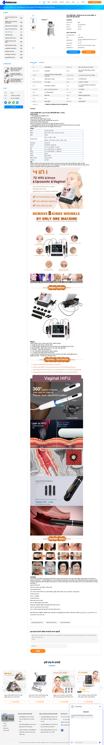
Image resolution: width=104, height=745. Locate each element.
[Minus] (100, 707)
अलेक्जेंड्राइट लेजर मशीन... (13, 54)
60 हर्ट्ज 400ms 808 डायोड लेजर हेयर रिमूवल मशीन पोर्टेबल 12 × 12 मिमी (49, 731)
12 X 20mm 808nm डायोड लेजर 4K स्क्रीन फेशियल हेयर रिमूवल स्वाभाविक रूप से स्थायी (49, 719)
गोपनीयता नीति (6, 730)
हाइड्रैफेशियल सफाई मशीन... (13, 48)
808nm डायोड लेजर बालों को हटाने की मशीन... (13, 22)
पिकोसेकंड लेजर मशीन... (13, 51)
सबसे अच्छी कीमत (73, 52)
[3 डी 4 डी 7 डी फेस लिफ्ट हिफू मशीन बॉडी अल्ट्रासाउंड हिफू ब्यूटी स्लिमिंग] (88, 681)
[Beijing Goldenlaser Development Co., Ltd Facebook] (62, 730)
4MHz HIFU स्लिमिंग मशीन (51, 622)
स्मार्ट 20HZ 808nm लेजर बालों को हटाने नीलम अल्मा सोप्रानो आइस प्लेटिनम (49, 725)
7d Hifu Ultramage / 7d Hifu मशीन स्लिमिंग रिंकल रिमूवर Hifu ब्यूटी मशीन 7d (16, 80)
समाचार (4, 723)
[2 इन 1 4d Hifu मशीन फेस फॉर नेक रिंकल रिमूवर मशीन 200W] (39, 681)
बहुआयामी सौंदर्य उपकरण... (13, 57)
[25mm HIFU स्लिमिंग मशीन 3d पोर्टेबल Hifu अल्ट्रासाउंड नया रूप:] (63, 681)
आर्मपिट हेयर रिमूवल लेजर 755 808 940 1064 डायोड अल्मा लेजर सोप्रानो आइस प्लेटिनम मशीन (27, 732)
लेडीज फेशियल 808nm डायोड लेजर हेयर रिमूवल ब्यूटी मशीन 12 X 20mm (27, 725)
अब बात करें (94, 2)
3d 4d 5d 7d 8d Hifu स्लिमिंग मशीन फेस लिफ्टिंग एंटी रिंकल (16, 75)
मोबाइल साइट (6, 728)
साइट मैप (5, 726)
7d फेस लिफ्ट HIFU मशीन (65, 622)
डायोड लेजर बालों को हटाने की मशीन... (13, 18)
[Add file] (72, 742)
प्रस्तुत (38, 651)
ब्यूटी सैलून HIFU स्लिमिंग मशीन (37, 622)
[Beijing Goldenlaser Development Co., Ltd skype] (17, 102)
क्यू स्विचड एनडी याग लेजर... (13, 38)
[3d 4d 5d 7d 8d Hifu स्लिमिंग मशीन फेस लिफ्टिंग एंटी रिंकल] (7, 75)
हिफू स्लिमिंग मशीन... (13, 32)
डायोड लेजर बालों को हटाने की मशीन (25, 714)
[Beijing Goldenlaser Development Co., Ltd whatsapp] (9, 102)
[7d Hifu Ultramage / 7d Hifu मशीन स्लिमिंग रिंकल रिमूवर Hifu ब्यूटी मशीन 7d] (7, 80)
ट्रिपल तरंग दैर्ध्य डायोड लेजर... (13, 29)
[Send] (100, 742)
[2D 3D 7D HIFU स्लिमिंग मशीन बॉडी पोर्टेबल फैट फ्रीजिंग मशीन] (14, 681)
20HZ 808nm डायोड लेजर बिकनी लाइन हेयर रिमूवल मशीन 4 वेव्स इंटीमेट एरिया (26, 719)
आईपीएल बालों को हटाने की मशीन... (13, 41)
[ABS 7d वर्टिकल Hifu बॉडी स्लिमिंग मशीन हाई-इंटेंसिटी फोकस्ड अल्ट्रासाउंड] (7, 69)
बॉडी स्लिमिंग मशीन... (13, 35)
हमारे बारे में (5, 721)
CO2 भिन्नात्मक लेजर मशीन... (13, 45)
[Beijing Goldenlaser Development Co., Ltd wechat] (13, 102)
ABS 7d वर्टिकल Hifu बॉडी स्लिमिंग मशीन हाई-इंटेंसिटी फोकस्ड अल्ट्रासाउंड (16, 69)
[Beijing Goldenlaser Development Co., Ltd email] (5, 102)
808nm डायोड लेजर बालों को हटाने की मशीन (48, 714)
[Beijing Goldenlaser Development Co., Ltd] (9, 2)
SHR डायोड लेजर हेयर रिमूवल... (13, 26)
